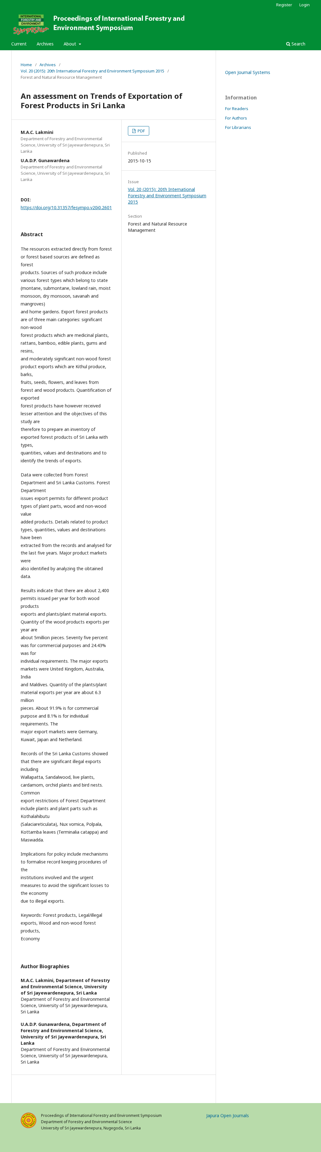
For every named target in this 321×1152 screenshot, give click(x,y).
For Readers (236, 108)
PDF (141, 131)
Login (304, 5)
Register (284, 5)
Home (26, 64)
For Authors (236, 118)
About (70, 44)
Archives (45, 44)
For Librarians (238, 127)
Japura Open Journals (227, 1115)
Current (19, 44)
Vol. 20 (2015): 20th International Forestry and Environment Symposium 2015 (92, 71)
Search (297, 44)
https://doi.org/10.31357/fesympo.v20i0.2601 (66, 207)
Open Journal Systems (247, 72)
